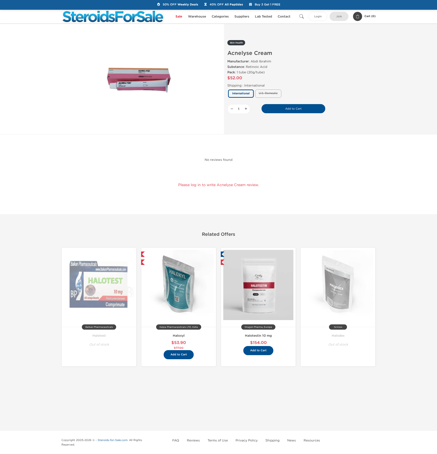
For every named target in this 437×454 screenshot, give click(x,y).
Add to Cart (293, 108)
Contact (284, 16)
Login (318, 16)
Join (339, 16)
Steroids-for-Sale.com (112, 440)
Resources (312, 440)
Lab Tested (263, 16)
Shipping (272, 440)
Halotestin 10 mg (258, 336)
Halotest (99, 336)
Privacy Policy (247, 440)
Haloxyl (179, 336)
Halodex (338, 336)
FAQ (175, 440)
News (291, 440)
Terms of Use (218, 440)
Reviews (193, 440)
